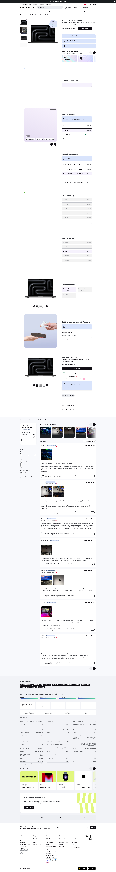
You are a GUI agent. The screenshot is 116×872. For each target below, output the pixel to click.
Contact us (35, 838)
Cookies (73, 844)
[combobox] (77, 332)
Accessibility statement (25, 844)
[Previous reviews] (90, 668)
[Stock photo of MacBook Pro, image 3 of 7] (23, 45)
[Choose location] (86, 4)
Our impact (22, 842)
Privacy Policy (75, 849)
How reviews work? (26, 442)
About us (22, 838)
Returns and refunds (37, 844)
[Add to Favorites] (94, 28)
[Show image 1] (37, 306)
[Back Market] (27, 7)
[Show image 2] (40, 306)
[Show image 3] (43, 306)
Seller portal (48, 853)
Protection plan (49, 842)
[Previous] (34, 306)
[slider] (21, 455)
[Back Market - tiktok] (24, 850)
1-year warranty (49, 840)
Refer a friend (49, 838)
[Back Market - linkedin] (21, 853)
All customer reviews (63, 842)
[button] (53, 24)
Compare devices (63, 840)
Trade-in (48, 844)
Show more (44, 471)
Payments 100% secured (51, 857)
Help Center (35, 840)
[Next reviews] (94, 668)
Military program (49, 849)
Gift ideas (61, 844)
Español (94, 4)
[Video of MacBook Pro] (23, 30)
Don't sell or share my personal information (76, 846)
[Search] (38, 7)
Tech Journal (62, 838)
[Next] (47, 306)
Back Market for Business (51, 855)
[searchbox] (51, 7)
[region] (78, 59)
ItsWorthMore (72, 376)
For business (85, 7)
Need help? (77, 7)
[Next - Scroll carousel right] (94, 52)
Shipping (35, 842)
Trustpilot (22, 848)
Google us (40, 803)
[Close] (114, 1)
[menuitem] (42, 11)
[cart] (94, 7)
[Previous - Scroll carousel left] (90, 52)
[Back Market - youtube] (27, 850)
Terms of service (75, 838)
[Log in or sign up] (91, 7)
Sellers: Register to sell (51, 851)
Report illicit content (76, 851)
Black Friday (61, 846)
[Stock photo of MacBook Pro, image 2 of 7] (23, 37)
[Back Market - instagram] (21, 850)
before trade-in (72, 28)
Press (21, 840)
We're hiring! (23, 846)
